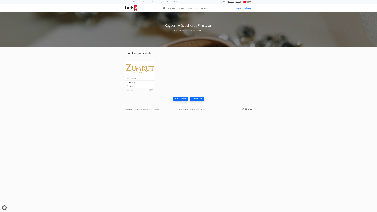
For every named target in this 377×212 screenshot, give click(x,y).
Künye (202, 109)
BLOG (196, 8)
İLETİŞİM (204, 8)
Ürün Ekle (247, 8)
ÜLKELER (181, 8)
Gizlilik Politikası (194, 109)
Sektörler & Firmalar (133, 2)
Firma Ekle (237, 8)
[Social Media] (243, 109)
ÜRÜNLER (171, 8)
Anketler (175, 2)
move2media (138, 109)
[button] (4, 207)
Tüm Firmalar (180, 99)
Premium (146, 2)
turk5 (130, 109)
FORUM (189, 8)
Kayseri (131, 86)
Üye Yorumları (164, 2)
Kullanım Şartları (183, 109)
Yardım (154, 2)
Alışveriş (132, 82)
